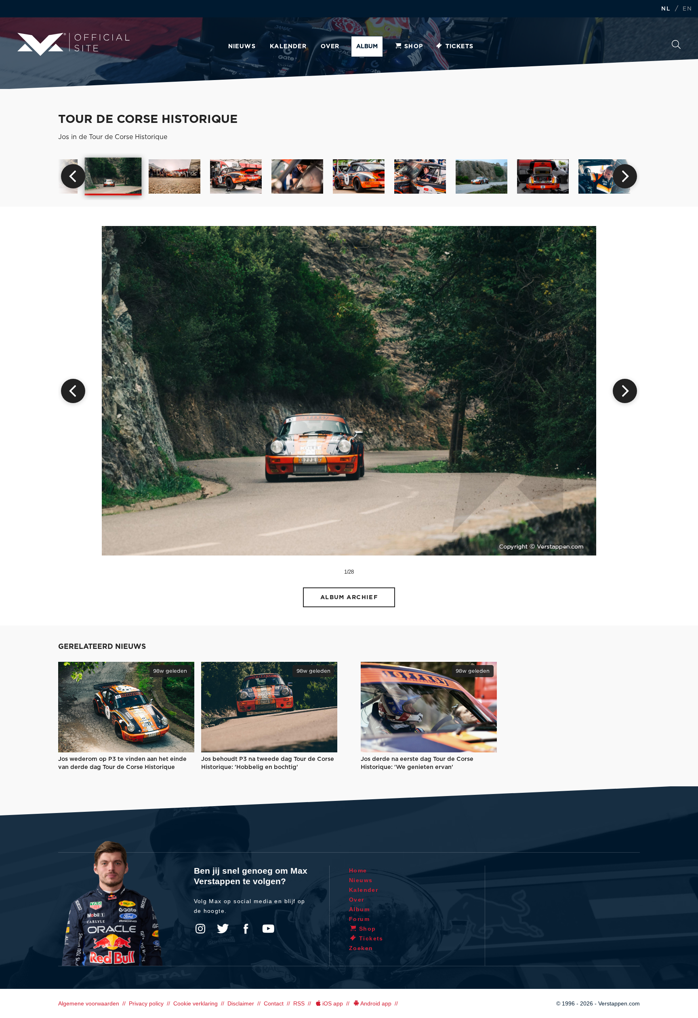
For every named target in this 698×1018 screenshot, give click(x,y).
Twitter (223, 928)
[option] (113, 176)
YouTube (268, 928)
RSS (299, 1003)
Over (330, 46)
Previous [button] (73, 176)
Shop (413, 46)
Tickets (460, 46)
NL (665, 9)
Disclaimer (240, 1003)
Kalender (288, 46)
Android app (375, 1003)
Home (358, 870)
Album (367, 46)
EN (687, 9)
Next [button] (625, 176)
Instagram (200, 928)
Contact (274, 1003)
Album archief (349, 597)
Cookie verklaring (195, 1003)
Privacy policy (146, 1003)
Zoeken (676, 46)
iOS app (332, 1003)
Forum (359, 919)
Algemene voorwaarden (88, 1003)
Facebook (245, 928)
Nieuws (242, 46)
